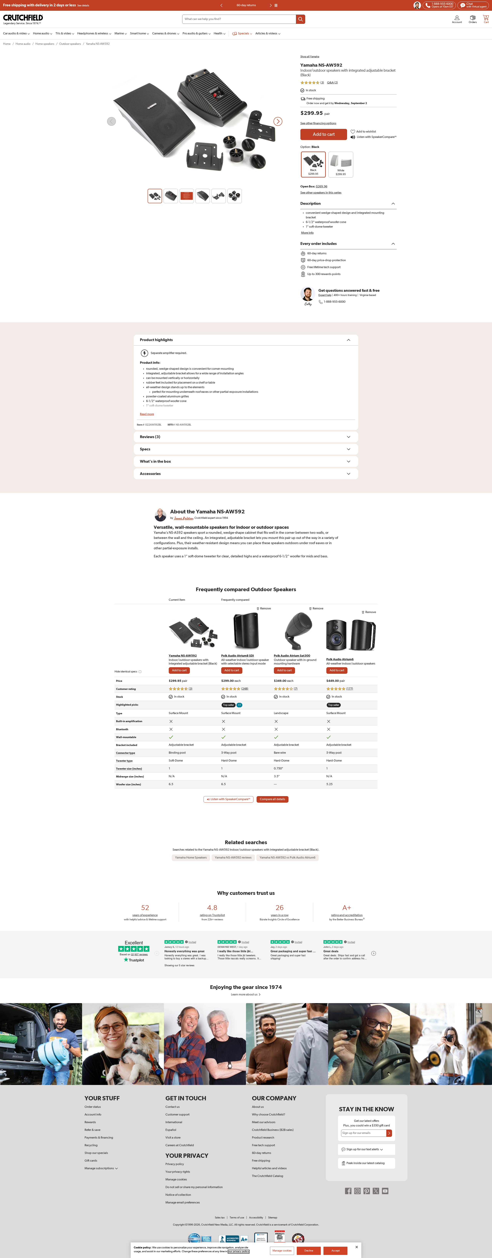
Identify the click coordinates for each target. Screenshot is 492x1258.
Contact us (172, 1107)
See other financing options (318, 123)
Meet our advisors (263, 1122)
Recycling (91, 1145)
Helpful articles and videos (269, 1168)
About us (258, 1107)
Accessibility (256, 1217)
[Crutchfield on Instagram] (357, 1191)
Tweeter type (124, 761)
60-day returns (246, 5)
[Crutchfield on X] (376, 1191)
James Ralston (183, 518)
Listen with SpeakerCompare (376, 137)
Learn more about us (244, 994)
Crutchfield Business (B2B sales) (273, 1130)
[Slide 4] (202, 196)
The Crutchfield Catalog (267, 1176)
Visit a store (172, 1137)
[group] (313, 164)
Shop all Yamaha (309, 56)
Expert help (324, 295)
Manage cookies (176, 1179)
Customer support (177, 1114)
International (173, 1122)
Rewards (90, 1122)
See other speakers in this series (321, 192)
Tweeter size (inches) (129, 768)
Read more (147, 414)
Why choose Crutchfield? (268, 1114)
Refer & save (92, 1130)
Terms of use (237, 1217)
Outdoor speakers (70, 43)
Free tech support (263, 1145)
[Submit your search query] (300, 19)
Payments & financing (99, 1137)
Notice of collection (178, 1195)
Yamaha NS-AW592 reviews (233, 857)
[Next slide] (277, 121)
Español (170, 1130)
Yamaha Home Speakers (191, 857)
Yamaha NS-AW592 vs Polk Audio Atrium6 (287, 857)
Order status (93, 1107)
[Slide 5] (218, 196)
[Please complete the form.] (389, 1133)
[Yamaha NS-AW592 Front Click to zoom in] (194, 121)
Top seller (228, 705)
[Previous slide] (221, 5)
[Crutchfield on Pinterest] (367, 1191)
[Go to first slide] (270, 5)
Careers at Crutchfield (179, 1145)
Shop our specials (96, 1153)
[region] (246, 1044)
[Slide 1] (155, 196)
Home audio (23, 43)
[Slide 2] (171, 196)
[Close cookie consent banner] (356, 1247)
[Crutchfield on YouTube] (385, 1191)
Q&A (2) (332, 82)
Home (7, 43)
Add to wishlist (366, 131)
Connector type (125, 753)
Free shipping (46, 5)
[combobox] (243, 19)
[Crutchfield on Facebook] (348, 1191)
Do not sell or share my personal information (194, 1187)
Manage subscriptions (100, 1168)
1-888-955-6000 (334, 301)
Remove (265, 608)
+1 (239, 705)
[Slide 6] (234, 196)
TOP (484, 1255)
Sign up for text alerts (363, 1149)
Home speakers (44, 43)
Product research (263, 1137)
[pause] (276, 5)
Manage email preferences (182, 1202)
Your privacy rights (177, 1171)
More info (307, 233)
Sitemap (272, 1217)
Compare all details (272, 799)
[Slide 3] (187, 196)
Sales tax (220, 1217)
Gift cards (91, 1160)
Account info (93, 1114)
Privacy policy (174, 1164)
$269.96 (321, 186)
